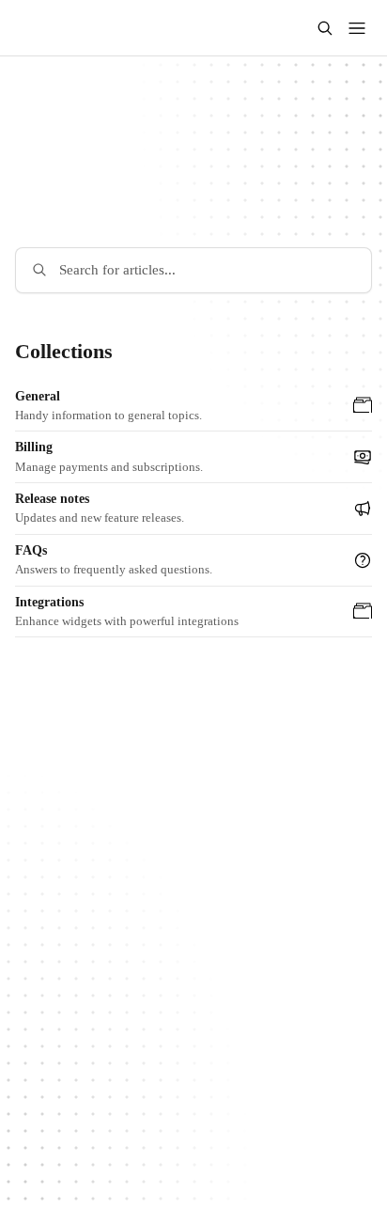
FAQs (31, 550)
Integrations (49, 602)
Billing (34, 447)
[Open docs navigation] (357, 28)
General (37, 396)
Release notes (52, 499)
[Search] (325, 28)
